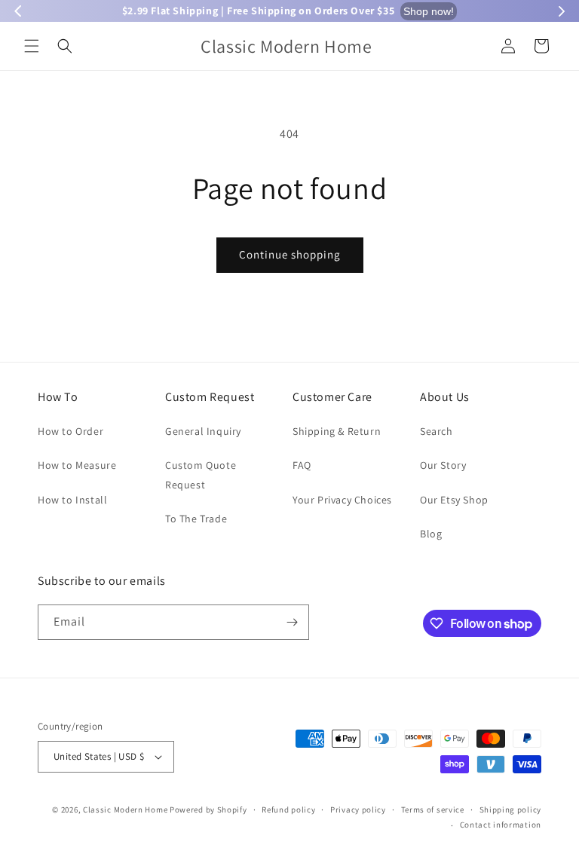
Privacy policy (358, 809)
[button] (31, 46)
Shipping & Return (337, 431)
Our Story (443, 465)
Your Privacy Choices (342, 500)
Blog (431, 533)
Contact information (500, 824)
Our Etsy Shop (454, 500)
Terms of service (432, 809)
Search (436, 431)
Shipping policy (510, 809)
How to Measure (77, 465)
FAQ (302, 465)
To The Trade (196, 518)
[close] (275, 774)
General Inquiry (203, 431)
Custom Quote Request (200, 474)
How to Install (72, 500)
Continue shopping (290, 254)
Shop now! (428, 11)
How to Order (70, 431)
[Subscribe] (291, 622)
